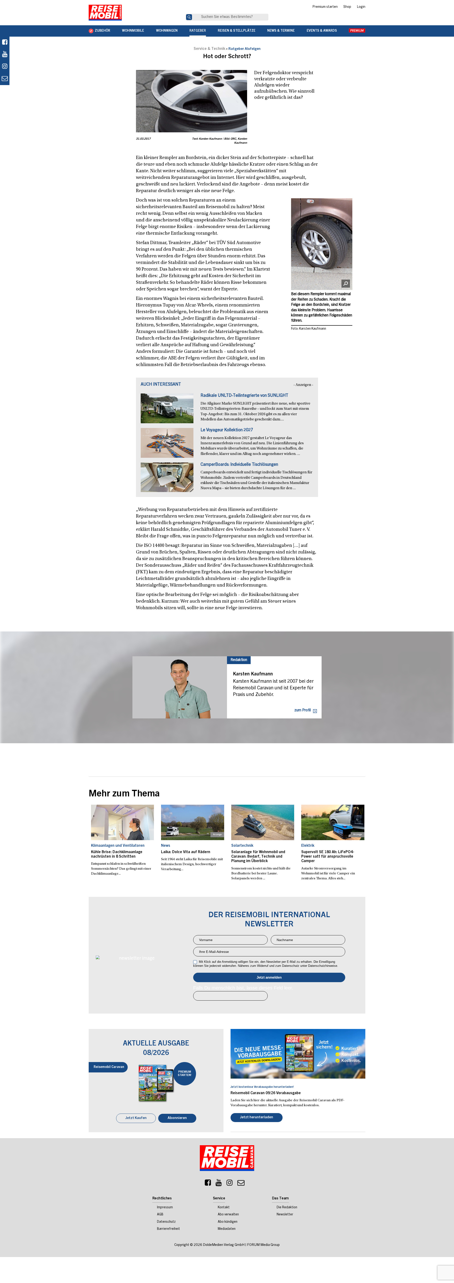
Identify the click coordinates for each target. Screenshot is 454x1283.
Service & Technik (209, 49)
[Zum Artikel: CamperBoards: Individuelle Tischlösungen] (167, 479)
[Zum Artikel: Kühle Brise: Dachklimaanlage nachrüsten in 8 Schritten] (122, 822)
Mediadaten (227, 1229)
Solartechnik (242, 846)
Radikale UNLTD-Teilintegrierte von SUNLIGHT (244, 396)
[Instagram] (230, 1184)
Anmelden (269, 977)
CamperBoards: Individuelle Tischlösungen (239, 465)
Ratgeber (197, 31)
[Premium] (357, 31)
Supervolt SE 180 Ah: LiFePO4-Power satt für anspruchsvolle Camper (327, 856)
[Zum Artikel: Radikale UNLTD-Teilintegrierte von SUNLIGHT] (167, 410)
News (165, 846)
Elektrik (307, 846)
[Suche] (189, 17)
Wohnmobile (133, 31)
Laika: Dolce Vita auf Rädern (185, 852)
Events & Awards (322, 31)
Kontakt (224, 1208)
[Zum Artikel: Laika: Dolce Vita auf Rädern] (192, 822)
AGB (160, 1215)
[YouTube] (219, 1184)
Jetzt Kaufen (136, 1118)
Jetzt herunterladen (256, 1118)
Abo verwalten (228, 1215)
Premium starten (325, 7)
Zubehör (102, 31)
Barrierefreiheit (168, 1229)
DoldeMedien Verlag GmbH (223, 1245)
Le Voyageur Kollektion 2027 (227, 430)
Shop (347, 7)
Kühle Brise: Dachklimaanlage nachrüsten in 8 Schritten (116, 854)
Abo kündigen (227, 1222)
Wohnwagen (167, 31)
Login (361, 7)
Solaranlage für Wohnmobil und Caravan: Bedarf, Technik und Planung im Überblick (258, 856)
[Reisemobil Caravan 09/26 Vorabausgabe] (298, 1054)
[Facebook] (4, 43)
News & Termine (281, 31)
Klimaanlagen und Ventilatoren (117, 846)
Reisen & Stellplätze (236, 31)
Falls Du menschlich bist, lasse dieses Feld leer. (243, 987)
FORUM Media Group (263, 1245)
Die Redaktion (287, 1208)
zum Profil (302, 710)
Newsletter (285, 1215)
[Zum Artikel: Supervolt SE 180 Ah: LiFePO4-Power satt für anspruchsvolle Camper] (332, 822)
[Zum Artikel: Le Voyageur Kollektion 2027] (167, 445)
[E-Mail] (240, 1184)
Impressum (165, 1208)
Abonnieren (177, 1118)
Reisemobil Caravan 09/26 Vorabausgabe (266, 1093)
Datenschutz (166, 1222)
